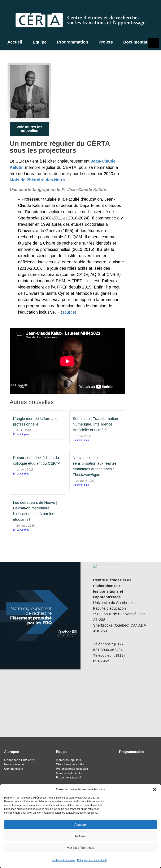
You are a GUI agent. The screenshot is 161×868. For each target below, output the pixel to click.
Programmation (72, 42)
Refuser (80, 836)
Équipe (40, 42)
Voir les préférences (80, 847)
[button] (155, 789)
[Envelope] (153, 7)
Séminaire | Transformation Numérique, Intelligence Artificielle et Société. (95, 424)
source (68, 312)
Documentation (138, 42)
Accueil (14, 42)
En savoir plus (21, 434)
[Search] (134, 7)
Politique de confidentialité (92, 860)
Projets (106, 42)
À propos (11, 752)
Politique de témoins (63, 860)
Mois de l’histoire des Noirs (37, 180)
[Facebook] (143, 7)
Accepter (80, 824)
